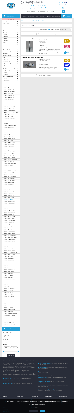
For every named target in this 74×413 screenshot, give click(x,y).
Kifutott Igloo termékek (8, 286)
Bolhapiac (5, 78)
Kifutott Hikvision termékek (9, 180)
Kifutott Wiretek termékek (9, 195)
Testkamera (5, 38)
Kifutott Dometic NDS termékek (10, 313)
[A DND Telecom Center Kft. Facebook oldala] (59, 2)
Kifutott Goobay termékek (9, 281)
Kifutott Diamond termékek (9, 106)
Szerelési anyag (6, 32)
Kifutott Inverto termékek (9, 262)
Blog (37, 16)
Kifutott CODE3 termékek (9, 144)
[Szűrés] (11, 349)
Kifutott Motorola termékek (9, 85)
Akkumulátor (5, 59)
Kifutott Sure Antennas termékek (10, 252)
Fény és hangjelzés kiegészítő (9, 68)
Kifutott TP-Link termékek (9, 220)
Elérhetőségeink (56, 16)
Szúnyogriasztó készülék (8, 76)
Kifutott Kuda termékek (8, 273)
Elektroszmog (6, 40)
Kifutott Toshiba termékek (9, 193)
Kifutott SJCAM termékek (9, 146)
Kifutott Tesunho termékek (9, 246)
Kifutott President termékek (9, 324)
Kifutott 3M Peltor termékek (9, 108)
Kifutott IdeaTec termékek (9, 134)
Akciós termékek (11, 19)
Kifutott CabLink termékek (9, 151)
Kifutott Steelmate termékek (9, 250)
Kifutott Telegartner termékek (10, 224)
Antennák (5, 25)
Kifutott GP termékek (8, 169)
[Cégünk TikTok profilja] (62, 4)
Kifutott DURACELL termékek (10, 205)
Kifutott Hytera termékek (9, 222)
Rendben (42, 411)
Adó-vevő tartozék (6, 23)
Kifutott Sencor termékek (9, 184)
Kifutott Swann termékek (9, 155)
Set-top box (5, 47)
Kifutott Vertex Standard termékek (11, 148)
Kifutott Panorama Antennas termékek (9, 122)
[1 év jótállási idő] (67, 39)
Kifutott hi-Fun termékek (9, 95)
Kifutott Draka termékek (9, 267)
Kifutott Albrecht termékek (9, 87)
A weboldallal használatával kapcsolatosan (17, 380)
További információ (33, 411)
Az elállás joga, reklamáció (48, 375)
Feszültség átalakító (7, 55)
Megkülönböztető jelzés (8, 63)
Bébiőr (4, 44)
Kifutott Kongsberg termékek (10, 163)
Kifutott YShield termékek (9, 288)
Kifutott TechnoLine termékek (10, 239)
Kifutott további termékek (9, 82)
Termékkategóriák (10, 16)
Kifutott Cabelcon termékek (9, 300)
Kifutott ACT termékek (8, 174)
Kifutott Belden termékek (9, 131)
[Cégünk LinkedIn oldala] (65, 4)
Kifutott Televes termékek (9, 296)
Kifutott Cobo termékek (9, 258)
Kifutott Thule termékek (9, 260)
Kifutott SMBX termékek (9, 317)
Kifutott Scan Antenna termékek (10, 305)
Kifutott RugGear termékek (9, 91)
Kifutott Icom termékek (8, 84)
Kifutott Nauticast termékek (9, 263)
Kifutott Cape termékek (8, 116)
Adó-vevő (5, 21)
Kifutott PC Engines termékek (10, 320)
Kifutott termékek (6, 80)
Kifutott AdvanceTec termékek (10, 176)
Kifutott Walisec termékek (9, 197)
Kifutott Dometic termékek (9, 208)
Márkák (42, 16)
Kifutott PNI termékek (8, 165)
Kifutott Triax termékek (8, 256)
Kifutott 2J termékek (8, 284)
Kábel (4, 28)
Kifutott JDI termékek (8, 103)
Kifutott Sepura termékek (9, 150)
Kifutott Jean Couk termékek (9, 118)
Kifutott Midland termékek (9, 104)
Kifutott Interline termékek (9, 282)
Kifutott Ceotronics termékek (10, 125)
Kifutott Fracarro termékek (9, 311)
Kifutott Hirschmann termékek (10, 235)
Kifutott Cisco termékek (9, 292)
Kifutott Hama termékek (9, 227)
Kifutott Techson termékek (9, 231)
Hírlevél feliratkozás (11, 355)
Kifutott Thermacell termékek (10, 298)
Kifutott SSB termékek (8, 207)
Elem (4, 57)
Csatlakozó (5, 30)
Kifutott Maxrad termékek (9, 127)
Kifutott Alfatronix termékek (9, 138)
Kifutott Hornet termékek (9, 301)
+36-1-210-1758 (42, 6)
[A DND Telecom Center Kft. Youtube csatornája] (62, 2)
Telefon (4, 42)
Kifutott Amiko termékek (9, 172)
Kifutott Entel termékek (8, 189)
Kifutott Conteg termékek (9, 248)
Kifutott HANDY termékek (9, 161)
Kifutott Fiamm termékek (9, 167)
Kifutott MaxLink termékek (9, 210)
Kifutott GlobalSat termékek (9, 218)
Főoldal (24, 16)
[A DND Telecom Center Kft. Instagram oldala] (59, 4)
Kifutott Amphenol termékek (9, 269)
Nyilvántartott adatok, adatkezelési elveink (17, 378)
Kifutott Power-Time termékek (10, 110)
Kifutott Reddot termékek (9, 271)
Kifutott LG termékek (8, 294)
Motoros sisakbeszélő (7, 51)
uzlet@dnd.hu (32, 5)
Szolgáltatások (31, 16)
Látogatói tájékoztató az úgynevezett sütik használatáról (18, 383)
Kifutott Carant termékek (9, 214)
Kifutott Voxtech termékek (9, 203)
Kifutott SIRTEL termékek (9, 99)
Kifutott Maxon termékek (9, 114)
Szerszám (5, 34)
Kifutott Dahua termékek (9, 182)
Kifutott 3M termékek (8, 132)
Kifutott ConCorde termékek (9, 201)
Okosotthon (5, 74)
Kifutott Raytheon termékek (9, 142)
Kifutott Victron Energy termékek (10, 237)
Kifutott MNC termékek (9, 244)
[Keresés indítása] (63, 11)
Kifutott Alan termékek (8, 140)
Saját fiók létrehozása (21, 399)
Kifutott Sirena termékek (9, 153)
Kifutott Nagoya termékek (9, 101)
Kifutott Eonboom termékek (9, 191)
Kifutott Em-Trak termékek (9, 322)
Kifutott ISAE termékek (8, 186)
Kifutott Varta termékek (8, 290)
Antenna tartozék (6, 27)
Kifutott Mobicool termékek (9, 233)
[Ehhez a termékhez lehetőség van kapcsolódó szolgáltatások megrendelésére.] (67, 45)
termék (68, 16)
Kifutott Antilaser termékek (9, 279)
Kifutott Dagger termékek (9, 136)
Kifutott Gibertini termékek (9, 309)
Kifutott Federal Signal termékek (10, 225)
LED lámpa (5, 72)
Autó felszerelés (6, 53)
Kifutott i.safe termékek (8, 93)
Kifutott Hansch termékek (9, 319)
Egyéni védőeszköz (7, 49)
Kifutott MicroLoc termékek (9, 157)
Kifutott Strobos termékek (9, 188)
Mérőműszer (5, 36)
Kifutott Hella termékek (8, 265)
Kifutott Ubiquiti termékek (9, 212)
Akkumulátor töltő (6, 61)
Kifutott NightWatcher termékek (10, 159)
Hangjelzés (5, 66)
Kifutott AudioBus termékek (9, 315)
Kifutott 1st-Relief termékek (9, 89)
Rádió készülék (6, 46)
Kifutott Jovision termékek (9, 178)
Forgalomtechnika (6, 70)
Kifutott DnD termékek (8, 199)
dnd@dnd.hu (31, 8)
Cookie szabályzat (60, 402)
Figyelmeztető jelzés (7, 65)
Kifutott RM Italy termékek (9, 216)
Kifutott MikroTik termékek (9, 254)
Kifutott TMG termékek (8, 277)
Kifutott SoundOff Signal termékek (11, 112)
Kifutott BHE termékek (8, 307)
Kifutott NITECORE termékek (10, 170)
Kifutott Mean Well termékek (10, 243)
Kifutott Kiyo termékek (8, 275)
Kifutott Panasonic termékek (9, 241)
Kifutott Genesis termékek (9, 303)
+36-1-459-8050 (42, 8)
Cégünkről (48, 16)
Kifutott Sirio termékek (8, 120)
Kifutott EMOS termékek (9, 97)
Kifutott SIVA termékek (8, 229)
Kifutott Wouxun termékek (9, 129)
